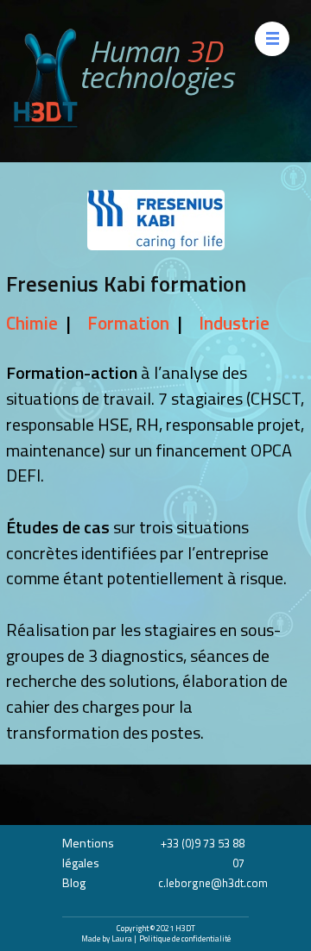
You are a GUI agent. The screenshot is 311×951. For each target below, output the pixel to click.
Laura (122, 938)
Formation (128, 323)
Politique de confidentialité (185, 938)
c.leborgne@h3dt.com (213, 882)
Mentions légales (88, 853)
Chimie (32, 323)
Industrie (234, 323)
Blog (74, 882)
